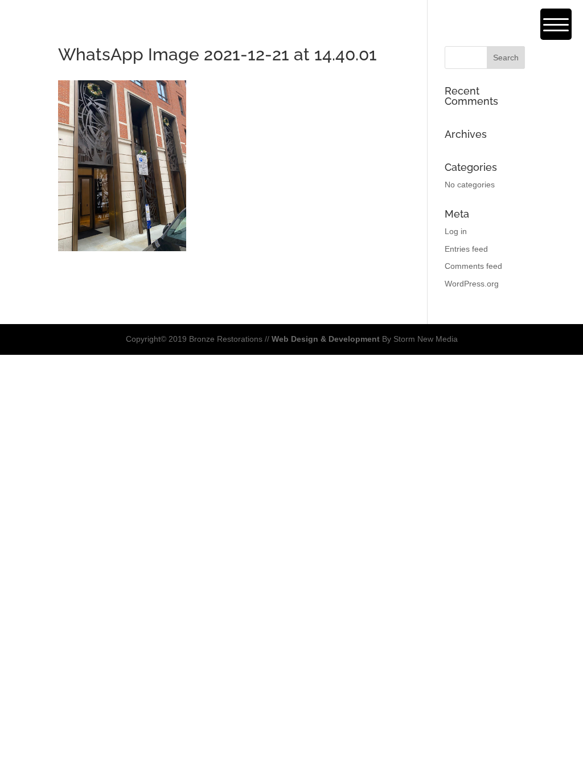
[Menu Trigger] (556, 24)
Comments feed (473, 266)
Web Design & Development (326, 338)
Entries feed (466, 248)
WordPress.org (472, 283)
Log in (456, 231)
